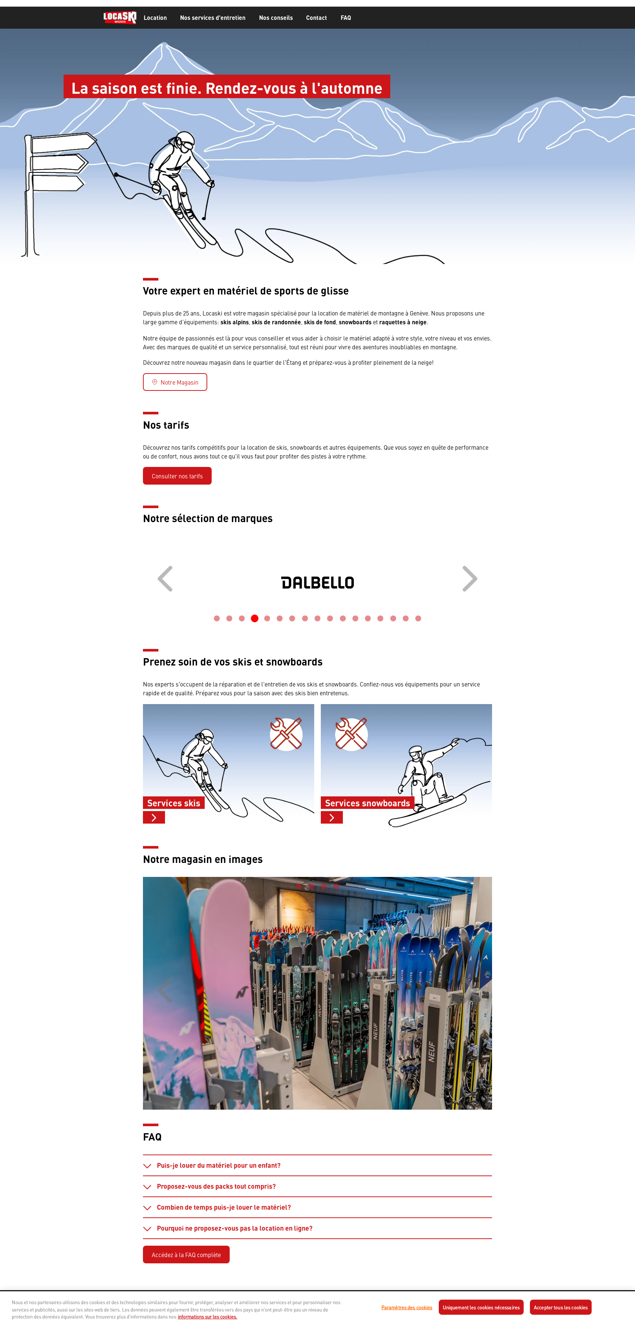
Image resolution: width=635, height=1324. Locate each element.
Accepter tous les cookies (561, 1306)
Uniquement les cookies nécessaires (481, 1306)
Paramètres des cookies (407, 1306)
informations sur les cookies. (207, 1316)
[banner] (317, 18)
